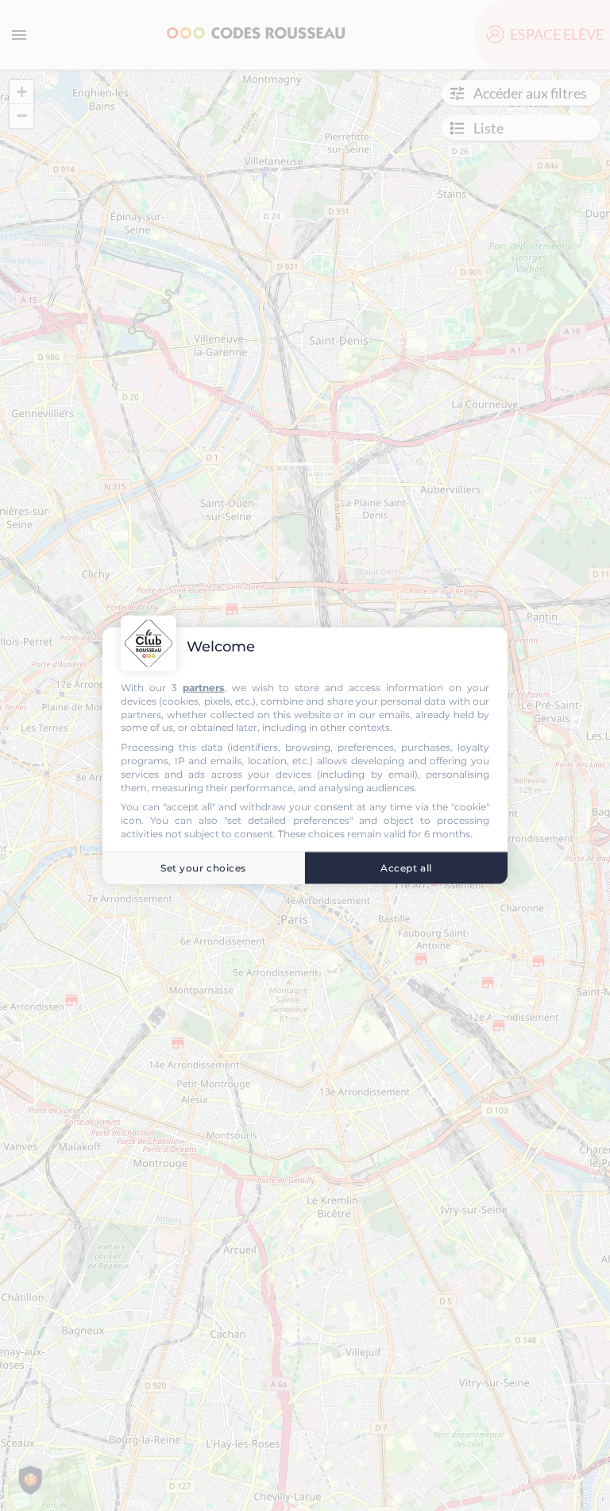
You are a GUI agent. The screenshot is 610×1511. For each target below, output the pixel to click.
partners (203, 688)
